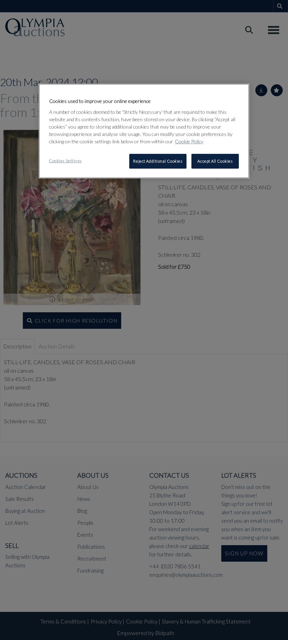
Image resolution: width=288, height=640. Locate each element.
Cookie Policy (189, 141)
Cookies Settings (65, 160)
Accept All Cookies (215, 161)
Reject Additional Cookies (157, 161)
